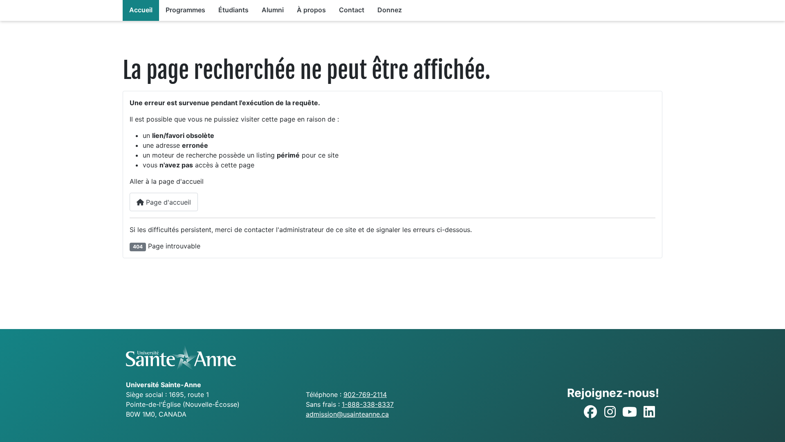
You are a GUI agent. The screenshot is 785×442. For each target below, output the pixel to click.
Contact (351, 10)
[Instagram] (610, 412)
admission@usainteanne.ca (347, 414)
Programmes (185, 10)
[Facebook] (590, 412)
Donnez (389, 10)
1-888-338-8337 (368, 404)
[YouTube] (629, 412)
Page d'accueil (167, 202)
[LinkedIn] (649, 412)
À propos (311, 10)
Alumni (273, 10)
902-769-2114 (365, 394)
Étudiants (233, 10)
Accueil (141, 10)
